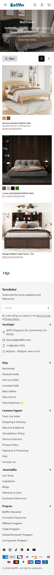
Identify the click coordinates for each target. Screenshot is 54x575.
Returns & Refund (13, 427)
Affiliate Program (12, 523)
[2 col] (49, 59)
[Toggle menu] (5, 5)
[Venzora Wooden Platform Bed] (27, 90)
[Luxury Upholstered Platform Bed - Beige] (8, 188)
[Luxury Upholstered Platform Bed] (27, 160)
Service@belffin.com (18, 340)
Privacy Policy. (12, 319)
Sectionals (8, 368)
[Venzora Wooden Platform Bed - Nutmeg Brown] (8, 118)
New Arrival (9, 397)
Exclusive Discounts (14, 498)
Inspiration (8, 481)
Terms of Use (43, 315)
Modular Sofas (10, 374)
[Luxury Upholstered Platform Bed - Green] (17, 188)
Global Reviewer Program (17, 534)
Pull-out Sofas (10, 380)
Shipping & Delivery (14, 422)
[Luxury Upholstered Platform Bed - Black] (13, 188)
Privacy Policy (10, 444)
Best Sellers (9, 391)
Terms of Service (12, 439)
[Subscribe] (48, 308)
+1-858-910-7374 (15, 345)
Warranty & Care (11, 492)
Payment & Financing (15, 450)
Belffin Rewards (11, 512)
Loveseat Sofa (10, 385)
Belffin (15, 568)
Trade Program (11, 529)
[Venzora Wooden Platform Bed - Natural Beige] (4, 118)
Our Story (8, 475)
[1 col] (42, 59)
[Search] (35, 5)
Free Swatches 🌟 (13, 402)
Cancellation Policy (13, 433)
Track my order (11, 416)
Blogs (5, 487)
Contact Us (9, 462)
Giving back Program (14, 540)
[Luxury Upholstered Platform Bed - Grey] (4, 188)
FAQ (4, 456)
